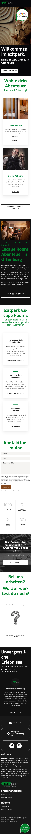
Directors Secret (6, 809)
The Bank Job (5, 807)
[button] (11, 712)
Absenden (6, 487)
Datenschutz (13, 822)
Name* (5, 454)
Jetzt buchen (15, 562)
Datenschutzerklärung (17, 476)
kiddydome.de (5, 795)
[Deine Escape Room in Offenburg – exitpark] (7, 3)
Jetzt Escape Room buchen (15, 207)
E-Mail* (5, 458)
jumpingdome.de (6, 797)
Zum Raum (15, 140)
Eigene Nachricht (8, 463)
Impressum (4, 822)
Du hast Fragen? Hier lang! (15, 636)
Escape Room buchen (10, 71)
